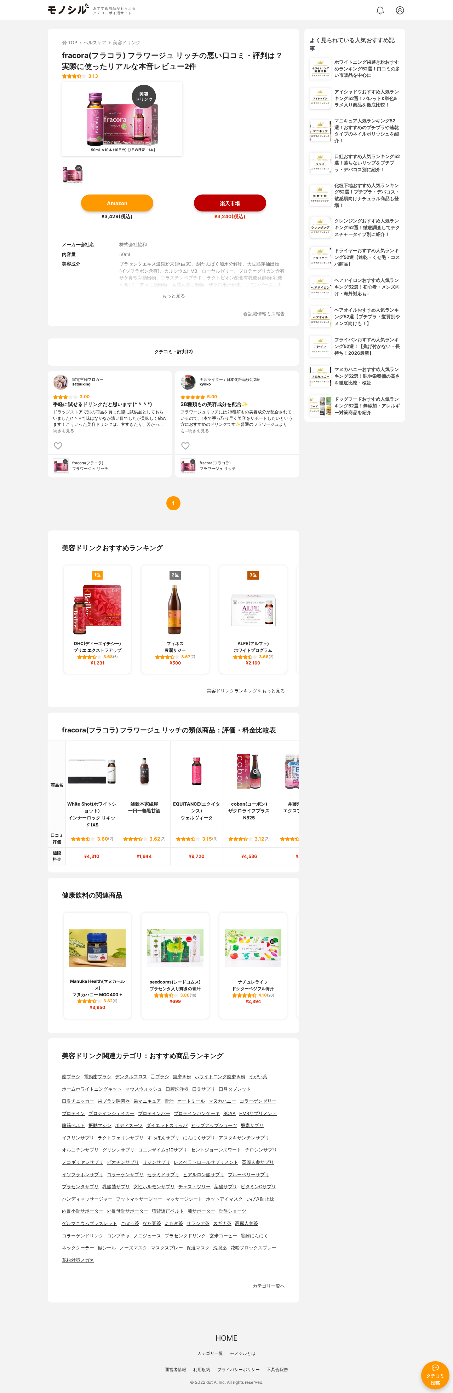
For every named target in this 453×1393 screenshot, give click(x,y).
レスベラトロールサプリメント (206, 1162)
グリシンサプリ (118, 1150)
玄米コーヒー (223, 1235)
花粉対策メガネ (78, 1260)
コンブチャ (118, 1235)
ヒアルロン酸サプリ (203, 1174)
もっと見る (173, 295)
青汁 (169, 1101)
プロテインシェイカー (111, 1113)
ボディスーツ (129, 1125)
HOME (226, 1338)
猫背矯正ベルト (168, 1211)
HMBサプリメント (258, 1113)
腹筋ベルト (73, 1125)
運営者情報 (175, 1369)
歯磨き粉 (182, 1076)
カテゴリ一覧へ (269, 1286)
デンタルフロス (131, 1076)
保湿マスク (198, 1247)
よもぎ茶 (174, 1223)
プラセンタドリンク (185, 1235)
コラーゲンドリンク (82, 1235)
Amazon (117, 203)
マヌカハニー (222, 1101)
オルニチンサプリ (80, 1150)
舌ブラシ (160, 1076)
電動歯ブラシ (97, 1076)
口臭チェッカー (78, 1101)
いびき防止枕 (260, 1199)
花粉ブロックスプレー (253, 1247)
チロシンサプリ (261, 1150)
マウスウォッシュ (143, 1089)
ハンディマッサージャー (87, 1199)
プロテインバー (154, 1113)
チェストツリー (194, 1186)
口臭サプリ (203, 1089)
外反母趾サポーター (127, 1211)
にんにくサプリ (199, 1137)
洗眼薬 (220, 1247)
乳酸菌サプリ (116, 1186)
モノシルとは (243, 1353)
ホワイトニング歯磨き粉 (220, 1076)
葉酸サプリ (225, 1186)
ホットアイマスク (224, 1199)
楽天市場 (230, 203)
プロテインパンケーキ (197, 1113)
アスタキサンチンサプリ (244, 1137)
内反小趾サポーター (82, 1211)
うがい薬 (258, 1076)
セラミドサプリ (163, 1174)
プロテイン (73, 1113)
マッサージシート (184, 1199)
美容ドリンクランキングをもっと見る (246, 690)
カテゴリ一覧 (210, 1353)
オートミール (191, 1101)
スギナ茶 (222, 1223)
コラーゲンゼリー (258, 1101)
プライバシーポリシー (238, 1369)
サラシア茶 (198, 1223)
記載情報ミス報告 (266, 314)
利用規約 (201, 1369)
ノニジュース (147, 1235)
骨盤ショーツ (232, 1211)
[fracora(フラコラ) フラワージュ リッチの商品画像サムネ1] (72, 174)
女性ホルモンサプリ (154, 1186)
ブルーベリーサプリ (248, 1174)
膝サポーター (201, 1211)
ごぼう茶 (130, 1223)
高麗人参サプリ (258, 1162)
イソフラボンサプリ (82, 1174)
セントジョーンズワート (216, 1150)
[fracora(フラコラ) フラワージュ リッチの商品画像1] (122, 119)
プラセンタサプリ (80, 1186)
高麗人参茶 (246, 1223)
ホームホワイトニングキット (92, 1089)
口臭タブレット (235, 1089)
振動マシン (99, 1125)
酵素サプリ (252, 1125)
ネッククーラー (78, 1247)
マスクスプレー (167, 1247)
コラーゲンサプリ (125, 1174)
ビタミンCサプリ (258, 1186)
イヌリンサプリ (78, 1137)
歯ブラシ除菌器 (114, 1101)
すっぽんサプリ (163, 1137)
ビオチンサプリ (123, 1162)
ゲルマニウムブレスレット (89, 1223)
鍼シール (107, 1247)
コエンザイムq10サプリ (162, 1150)
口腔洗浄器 (177, 1089)
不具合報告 (277, 1369)
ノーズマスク (133, 1247)
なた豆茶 (152, 1223)
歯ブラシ (71, 1076)
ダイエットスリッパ (167, 1125)
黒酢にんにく (254, 1235)
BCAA (229, 1113)
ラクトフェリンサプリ (121, 1137)
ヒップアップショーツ (214, 1125)
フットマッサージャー (139, 1199)
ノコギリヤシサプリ (82, 1162)
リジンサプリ (156, 1162)
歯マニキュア (147, 1101)
